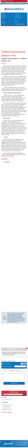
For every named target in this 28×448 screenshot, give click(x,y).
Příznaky (3, 17)
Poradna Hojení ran (7, 399)
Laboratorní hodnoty (20, 24)
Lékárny (3, 22)
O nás (12, 442)
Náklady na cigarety (7, 409)
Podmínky (20, 442)
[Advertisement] (13, 39)
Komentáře (3, 63)
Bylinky (16, 20)
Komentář (5, 370)
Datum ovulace (6, 406)
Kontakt (16, 442)
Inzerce (25, 442)
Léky (2, 20)
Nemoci (3, 14)
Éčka (16, 22)
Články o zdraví (18, 17)
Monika (6, 349)
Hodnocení (11, 370)
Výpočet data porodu (8, 405)
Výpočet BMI (6, 408)
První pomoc (17, 14)
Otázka (17, 370)
